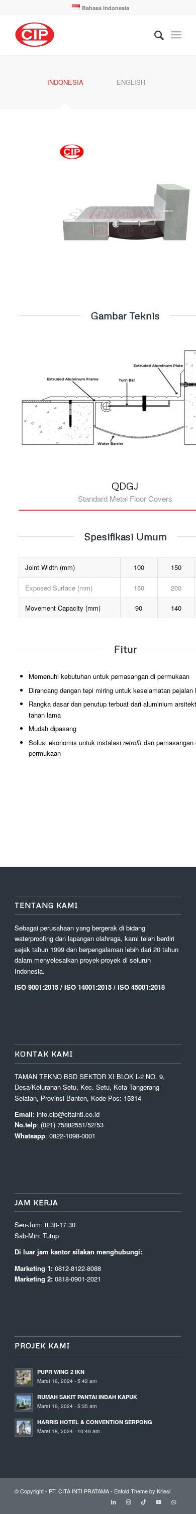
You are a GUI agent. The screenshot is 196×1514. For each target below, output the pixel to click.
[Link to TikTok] (143, 1501)
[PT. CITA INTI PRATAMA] (81, 35)
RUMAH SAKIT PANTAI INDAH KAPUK (87, 1397)
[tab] (65, 85)
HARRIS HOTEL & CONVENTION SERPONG (94, 1422)
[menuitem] (100, 8)
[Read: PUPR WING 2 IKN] (24, 1377)
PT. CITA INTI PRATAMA (79, 1491)
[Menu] (176, 35)
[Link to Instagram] (128, 1501)
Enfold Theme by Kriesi (142, 1491)
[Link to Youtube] (158, 1501)
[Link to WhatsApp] (173, 1501)
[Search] (154, 35)
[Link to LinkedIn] (113, 1501)
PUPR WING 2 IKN (60, 1371)
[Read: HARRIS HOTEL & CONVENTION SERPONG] (24, 1428)
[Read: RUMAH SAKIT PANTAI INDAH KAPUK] (24, 1402)
